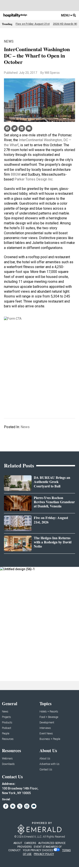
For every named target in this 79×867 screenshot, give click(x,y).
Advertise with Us (49, 764)
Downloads (8, 764)
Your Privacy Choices (38, 850)
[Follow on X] (19, 806)
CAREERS (30, 843)
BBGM (15, 174)
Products (7, 722)
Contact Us (46, 769)
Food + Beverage (49, 717)
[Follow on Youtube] (33, 806)
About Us (45, 758)
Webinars (7, 758)
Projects (6, 717)
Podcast (6, 728)
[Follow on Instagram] (26, 806)
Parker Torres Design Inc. (33, 179)
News (9, 41)
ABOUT (17, 843)
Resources (8, 739)
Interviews (45, 728)
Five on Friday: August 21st (33, 23)
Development (47, 722)
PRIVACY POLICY (44, 854)
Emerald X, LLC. (33, 836)
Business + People (50, 739)
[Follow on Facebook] (5, 806)
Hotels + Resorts (49, 711)
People (5, 733)
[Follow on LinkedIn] (12, 806)
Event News (46, 733)
